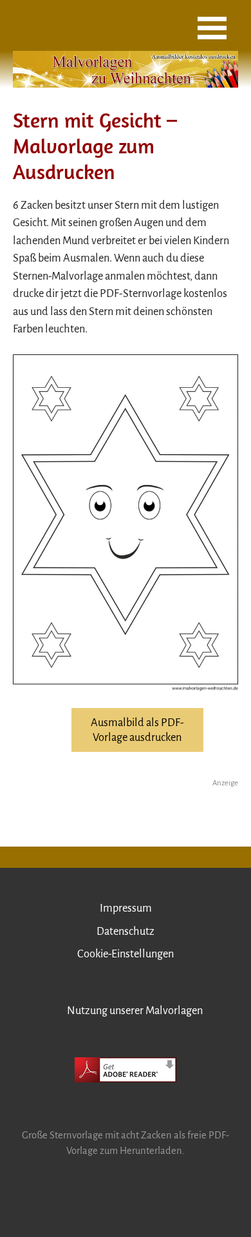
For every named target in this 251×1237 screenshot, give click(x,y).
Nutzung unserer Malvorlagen (135, 1010)
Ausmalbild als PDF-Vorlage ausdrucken (137, 729)
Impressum (126, 908)
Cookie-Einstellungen (125, 954)
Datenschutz (125, 931)
